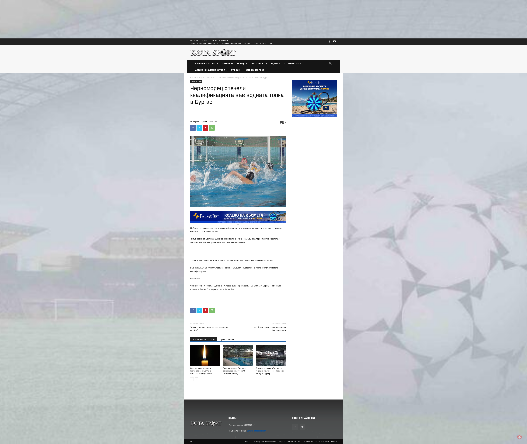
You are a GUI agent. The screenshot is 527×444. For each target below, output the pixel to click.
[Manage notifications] (519, 437)
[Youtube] (334, 41)
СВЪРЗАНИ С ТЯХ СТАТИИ (203, 340)
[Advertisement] (82, 19)
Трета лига (308, 441)
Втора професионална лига (290, 441)
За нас (247, 441)
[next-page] (196, 379)
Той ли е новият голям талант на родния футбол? (209, 328)
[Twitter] (199, 128)
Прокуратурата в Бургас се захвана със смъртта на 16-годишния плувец (234, 371)
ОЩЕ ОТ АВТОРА (226, 340)
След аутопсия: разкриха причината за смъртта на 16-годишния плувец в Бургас (202, 371)
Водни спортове (205, 77)
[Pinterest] (205, 128)
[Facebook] (329, 41)
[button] (330, 63)
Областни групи (322, 441)
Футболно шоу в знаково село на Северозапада (270, 328)
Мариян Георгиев (200, 122)
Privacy (334, 441)
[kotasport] (213, 52)
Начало (193, 77)
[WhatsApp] (212, 128)
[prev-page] (192, 379)
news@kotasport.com (256, 430)
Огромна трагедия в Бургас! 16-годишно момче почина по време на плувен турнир (270, 371)
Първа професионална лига (264, 441)
